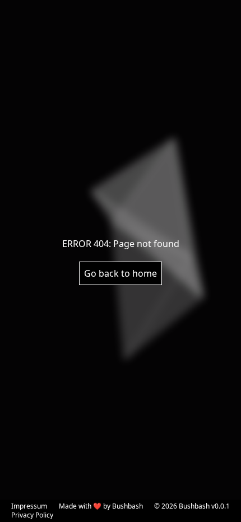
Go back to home (120, 273)
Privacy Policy (32, 515)
